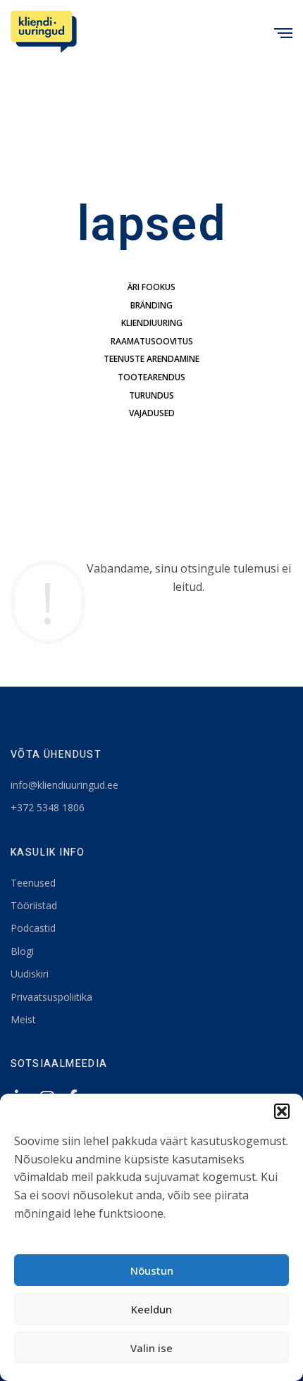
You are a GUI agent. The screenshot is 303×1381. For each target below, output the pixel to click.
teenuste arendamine (151, 359)
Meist (23, 1019)
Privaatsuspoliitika (51, 997)
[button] (282, 1111)
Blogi (22, 951)
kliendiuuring (152, 323)
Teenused (33, 882)
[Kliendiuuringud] (44, 32)
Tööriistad (34, 905)
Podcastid (33, 928)
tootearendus (151, 377)
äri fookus (151, 287)
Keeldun (151, 1309)
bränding (151, 305)
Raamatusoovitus (152, 341)
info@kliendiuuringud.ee (64, 785)
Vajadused (152, 413)
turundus (151, 395)
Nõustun (151, 1270)
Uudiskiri (30, 973)
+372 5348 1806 (48, 807)
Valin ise (151, 1348)
